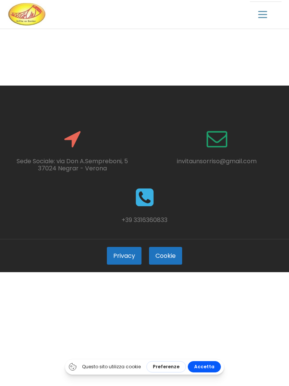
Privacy (124, 255)
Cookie (165, 255)
